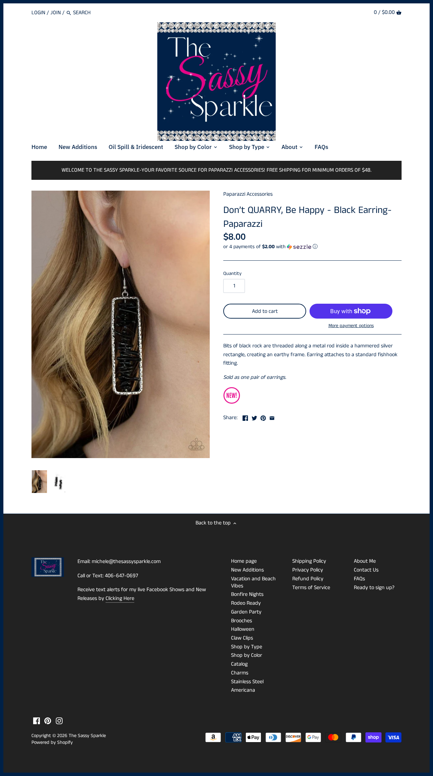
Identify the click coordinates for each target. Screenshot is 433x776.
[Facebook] (36, 721)
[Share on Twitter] (254, 417)
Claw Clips (242, 638)
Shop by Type (246, 647)
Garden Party (246, 612)
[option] (39, 482)
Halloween (242, 629)
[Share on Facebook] (245, 417)
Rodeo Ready (246, 603)
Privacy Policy (307, 570)
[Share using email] (272, 417)
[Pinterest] (47, 721)
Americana (243, 690)
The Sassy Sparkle (87, 735)
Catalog (239, 664)
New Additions (247, 570)
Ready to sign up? (374, 587)
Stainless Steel (247, 682)
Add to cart (265, 311)
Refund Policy (307, 579)
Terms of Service (311, 587)
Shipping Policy (309, 561)
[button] (312, 246)
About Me (365, 561)
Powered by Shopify (52, 742)
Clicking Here (120, 598)
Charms (239, 673)
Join (55, 13)
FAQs (359, 579)
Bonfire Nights (247, 594)
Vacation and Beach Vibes (253, 582)
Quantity (232, 274)
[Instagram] (59, 721)
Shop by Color (246, 655)
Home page (244, 561)
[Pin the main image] (263, 417)
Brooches (241, 621)
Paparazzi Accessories (248, 194)
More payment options (351, 325)
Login (38, 13)
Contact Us (366, 570)
